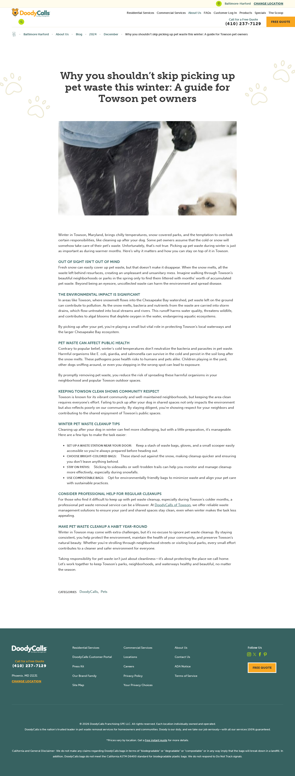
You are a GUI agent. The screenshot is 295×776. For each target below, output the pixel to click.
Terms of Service (186, 676)
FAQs (207, 13)
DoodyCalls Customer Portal (92, 657)
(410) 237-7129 (29, 666)
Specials (260, 13)
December (111, 34)
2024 (93, 34)
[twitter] (255, 654)
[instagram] (249, 654)
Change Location (268, 3)
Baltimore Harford (36, 34)
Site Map (78, 685)
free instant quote (156, 740)
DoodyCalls (89, 592)
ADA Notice (183, 666)
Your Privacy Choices (138, 685)
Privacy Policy (133, 676)
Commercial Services (171, 13)
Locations (130, 657)
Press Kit (78, 666)
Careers (129, 666)
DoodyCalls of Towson (173, 505)
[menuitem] (140, 12)
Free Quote (280, 22)
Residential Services (140, 13)
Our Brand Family (84, 676)
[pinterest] (265, 654)
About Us (194, 13)
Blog (79, 34)
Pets (104, 592)
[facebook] (260, 654)
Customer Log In (225, 13)
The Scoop (275, 13)
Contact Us (182, 657)
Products (245, 13)
